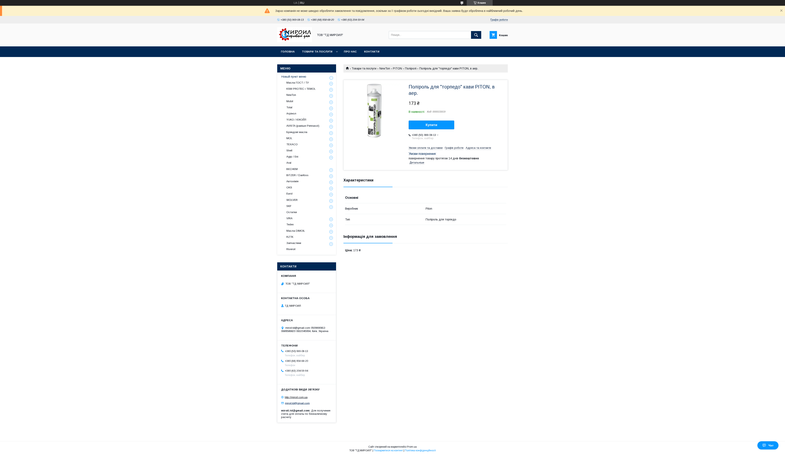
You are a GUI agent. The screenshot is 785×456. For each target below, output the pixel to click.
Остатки (291, 212)
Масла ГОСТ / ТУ (297, 82)
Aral (288, 162)
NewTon (384, 68)
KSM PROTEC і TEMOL (301, 88)
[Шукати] (476, 35)
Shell (289, 150)
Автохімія (292, 181)
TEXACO (292, 144)
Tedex (290, 224)
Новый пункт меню (293, 76)
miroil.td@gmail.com (297, 403)
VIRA (289, 218)
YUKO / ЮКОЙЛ (296, 119)
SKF (289, 206)
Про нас (350, 51)
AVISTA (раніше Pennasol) (302, 125)
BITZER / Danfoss (297, 175)
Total (289, 107)
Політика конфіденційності (420, 450)
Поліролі (410, 68)
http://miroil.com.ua (296, 397)
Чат (771, 445)
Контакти (371, 51)
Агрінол (291, 113)
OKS (289, 187)
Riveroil (290, 249)
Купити (431, 125)
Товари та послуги (317, 51)
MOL (289, 138)
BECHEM (292, 169)
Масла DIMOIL (295, 230)
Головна (288, 51)
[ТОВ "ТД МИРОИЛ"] (294, 41)
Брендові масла (296, 132)
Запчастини (293, 243)
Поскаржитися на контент (388, 450)
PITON (397, 68)
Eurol (289, 193)
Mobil (289, 101)
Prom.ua (412, 446)
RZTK (289, 236)
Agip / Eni (292, 156)
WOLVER (292, 199)
